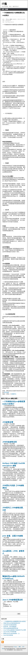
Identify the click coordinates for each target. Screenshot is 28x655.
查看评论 (13, 394)
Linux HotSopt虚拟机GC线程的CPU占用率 (14, 630)
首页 (3, 9)
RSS (2, 642)
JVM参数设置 (7, 422)
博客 (20, 646)
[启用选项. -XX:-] (14, 605)
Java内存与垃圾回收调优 (10, 625)
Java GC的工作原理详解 (9, 631)
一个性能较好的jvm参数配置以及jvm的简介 (14, 621)
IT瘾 (4, 3)
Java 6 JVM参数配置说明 (12, 600)
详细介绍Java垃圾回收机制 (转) (11, 623)
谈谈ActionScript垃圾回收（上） (11, 633)
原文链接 (6, 392)
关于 (23, 646)
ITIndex (15, 646)
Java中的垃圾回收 (8, 635)
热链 (6, 9)
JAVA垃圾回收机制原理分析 (10, 628)
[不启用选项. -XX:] (14, 606)
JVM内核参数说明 (9, 442)
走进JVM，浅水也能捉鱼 (9, 626)
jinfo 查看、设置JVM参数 (12, 536)
